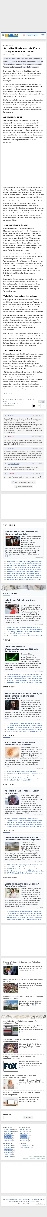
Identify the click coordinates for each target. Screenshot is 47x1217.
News (16, 1201)
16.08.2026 (24, 1129)
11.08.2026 (24, 1139)
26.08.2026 (8, 1137)
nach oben (39, 1204)
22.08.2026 (8, 1147)
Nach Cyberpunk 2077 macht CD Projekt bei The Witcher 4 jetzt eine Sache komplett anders (23, 695)
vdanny (10, 415)
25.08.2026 (8, 1139)
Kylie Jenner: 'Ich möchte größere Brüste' (20, 601)
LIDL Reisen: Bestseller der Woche (18, 634)
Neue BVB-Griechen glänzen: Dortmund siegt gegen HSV (25, 822)
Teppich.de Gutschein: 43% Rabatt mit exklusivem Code (25, 674)
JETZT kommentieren (24, 487)
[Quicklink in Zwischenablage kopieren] (40, 401)
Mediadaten (26, 1199)
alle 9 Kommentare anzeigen (24, 482)
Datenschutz (13, 1199)
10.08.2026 (24, 1141)
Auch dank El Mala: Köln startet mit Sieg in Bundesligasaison (27, 824)
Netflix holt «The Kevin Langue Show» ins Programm (24, 778)
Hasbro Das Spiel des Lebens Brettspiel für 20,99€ (23, 628)
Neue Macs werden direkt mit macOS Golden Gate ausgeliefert (21, 1093)
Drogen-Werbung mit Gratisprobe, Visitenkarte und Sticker (26, 567)
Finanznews (8, 831)
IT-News (6, 640)
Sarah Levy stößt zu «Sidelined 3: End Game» (22, 772)
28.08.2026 (8, 1133)
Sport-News (8, 784)
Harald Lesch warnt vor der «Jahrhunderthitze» (22, 776)
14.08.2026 (24, 1133)
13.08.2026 (24, 1135)
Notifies (43, 1158)
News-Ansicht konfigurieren (37, 1157)
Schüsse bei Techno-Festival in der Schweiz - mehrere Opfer (21, 532)
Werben (21, 1201)
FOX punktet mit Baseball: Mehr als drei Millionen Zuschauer (19, 1058)
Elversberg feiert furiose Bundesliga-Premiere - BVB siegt (25, 820)
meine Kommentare (29, 1158)
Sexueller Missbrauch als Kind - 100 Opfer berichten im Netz (21, 50)
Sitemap (5, 1199)
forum (43, 490)
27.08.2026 (8, 1135)
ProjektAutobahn (13, 464)
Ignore (38, 1158)
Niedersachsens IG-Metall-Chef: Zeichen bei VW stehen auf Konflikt (23, 997)
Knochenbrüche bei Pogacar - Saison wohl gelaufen (22, 791)
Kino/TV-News (9, 736)
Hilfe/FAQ (28, 1201)
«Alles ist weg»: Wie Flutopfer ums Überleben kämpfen (25, 563)
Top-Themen (9, 525)
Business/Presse (11, 877)
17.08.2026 (8, 1156)
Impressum (35, 1199)
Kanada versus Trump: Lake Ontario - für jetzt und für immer (26, 565)
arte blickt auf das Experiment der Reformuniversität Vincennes (20, 743)
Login (29, 35)
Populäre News (25, 1145)
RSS (37, 1201)
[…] (6, 556)
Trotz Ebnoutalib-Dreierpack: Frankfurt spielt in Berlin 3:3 (25, 826)
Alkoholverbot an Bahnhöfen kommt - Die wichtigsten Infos (26, 569)
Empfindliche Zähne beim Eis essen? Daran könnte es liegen (22, 884)
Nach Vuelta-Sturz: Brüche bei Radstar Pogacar (22, 818)
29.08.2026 (8, 1131)
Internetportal (11, 394)
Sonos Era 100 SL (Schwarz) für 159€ (19, 780)
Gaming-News (9, 687)
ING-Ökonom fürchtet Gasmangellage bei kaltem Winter (25, 575)
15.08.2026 (24, 1131)
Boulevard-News (11, 593)
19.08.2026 (8, 1153)
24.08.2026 (8, 1141)
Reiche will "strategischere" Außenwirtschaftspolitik (24, 571)
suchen (28, 1117)
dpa (28, 55)
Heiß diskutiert (25, 1147)
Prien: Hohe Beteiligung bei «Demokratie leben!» (23, 573)
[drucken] (43, 401)
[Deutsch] (24, 35)
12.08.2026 (24, 1137)
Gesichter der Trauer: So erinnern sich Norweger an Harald (26, 577)
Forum (11, 1201)
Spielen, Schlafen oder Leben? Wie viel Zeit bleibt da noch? (26, 731)
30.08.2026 (8, 1129)
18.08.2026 (8, 1154)
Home (42, 1199)
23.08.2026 (8, 1145)
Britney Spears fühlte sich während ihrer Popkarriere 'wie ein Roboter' (20, 1076)
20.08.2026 (8, 1151)
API (33, 1201)
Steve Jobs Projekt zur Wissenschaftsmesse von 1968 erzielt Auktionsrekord (22, 649)
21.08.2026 (8, 1149)
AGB (19, 1199)
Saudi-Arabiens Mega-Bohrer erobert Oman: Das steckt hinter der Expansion (23, 838)
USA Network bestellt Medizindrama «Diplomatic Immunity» (26, 774)
